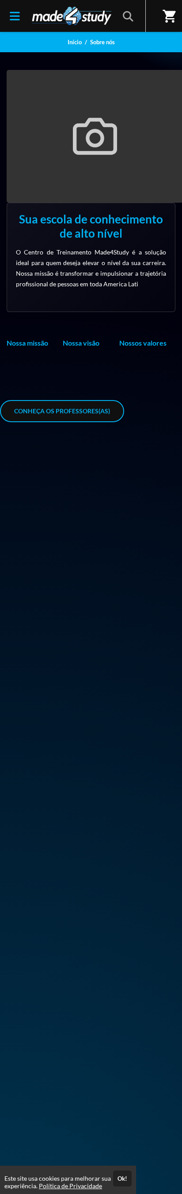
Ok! (122, 1178)
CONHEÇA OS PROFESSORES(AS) (62, 411)
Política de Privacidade (70, 1186)
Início (75, 42)
